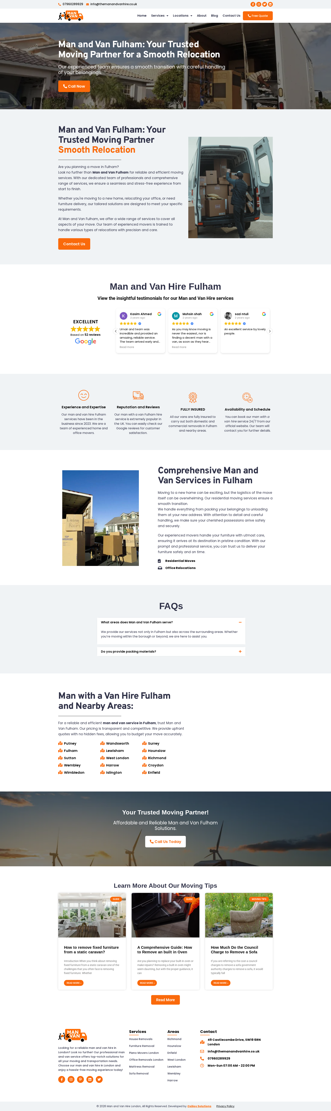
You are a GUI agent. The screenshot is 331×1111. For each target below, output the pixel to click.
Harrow (172, 1080)
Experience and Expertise (84, 407)
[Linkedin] (270, 4)
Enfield (172, 1053)
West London (176, 1060)
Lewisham (174, 1067)
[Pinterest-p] (80, 1079)
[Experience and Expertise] (83, 395)
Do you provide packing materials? (128, 651)
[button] (270, 331)
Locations (180, 15)
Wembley (173, 1073)
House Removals (140, 1039)
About (201, 15)
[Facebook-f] (253, 4)
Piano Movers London (144, 1053)
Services (158, 15)
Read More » (74, 983)
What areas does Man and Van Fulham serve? (137, 622)
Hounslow (174, 1046)
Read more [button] (127, 347)
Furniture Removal (141, 1046)
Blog (214, 15)
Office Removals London (146, 1060)
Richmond (174, 1039)
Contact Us (231, 15)
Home (142, 15)
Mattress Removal (142, 1067)
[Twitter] (264, 4)
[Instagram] (258, 4)
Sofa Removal (139, 1073)
